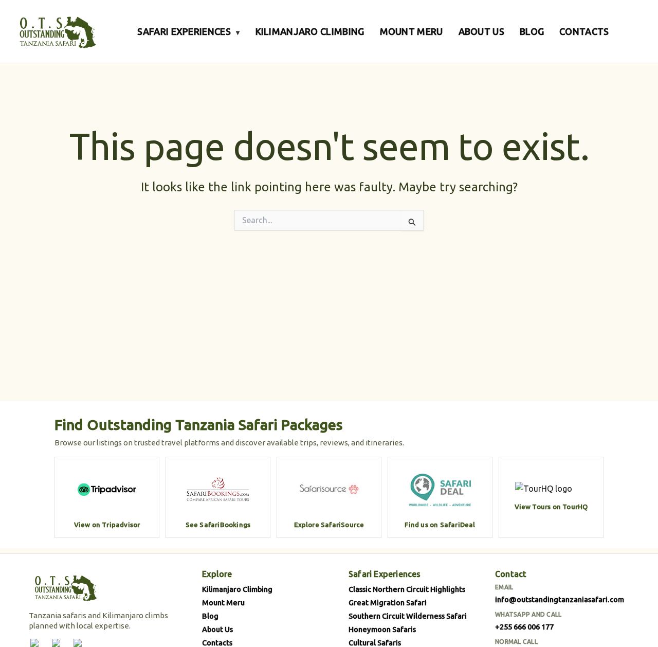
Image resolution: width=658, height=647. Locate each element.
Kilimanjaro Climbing (237, 589)
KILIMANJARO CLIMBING (309, 31)
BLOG (532, 31)
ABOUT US (481, 31)
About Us (217, 629)
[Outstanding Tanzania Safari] (56, 31)
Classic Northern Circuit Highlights (407, 589)
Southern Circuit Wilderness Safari (408, 616)
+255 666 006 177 (524, 626)
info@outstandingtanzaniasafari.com (559, 599)
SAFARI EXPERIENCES (188, 31)
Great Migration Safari (388, 602)
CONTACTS (584, 31)
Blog (210, 616)
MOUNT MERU (411, 31)
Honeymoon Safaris (382, 629)
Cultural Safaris (375, 642)
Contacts (217, 642)
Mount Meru (223, 602)
